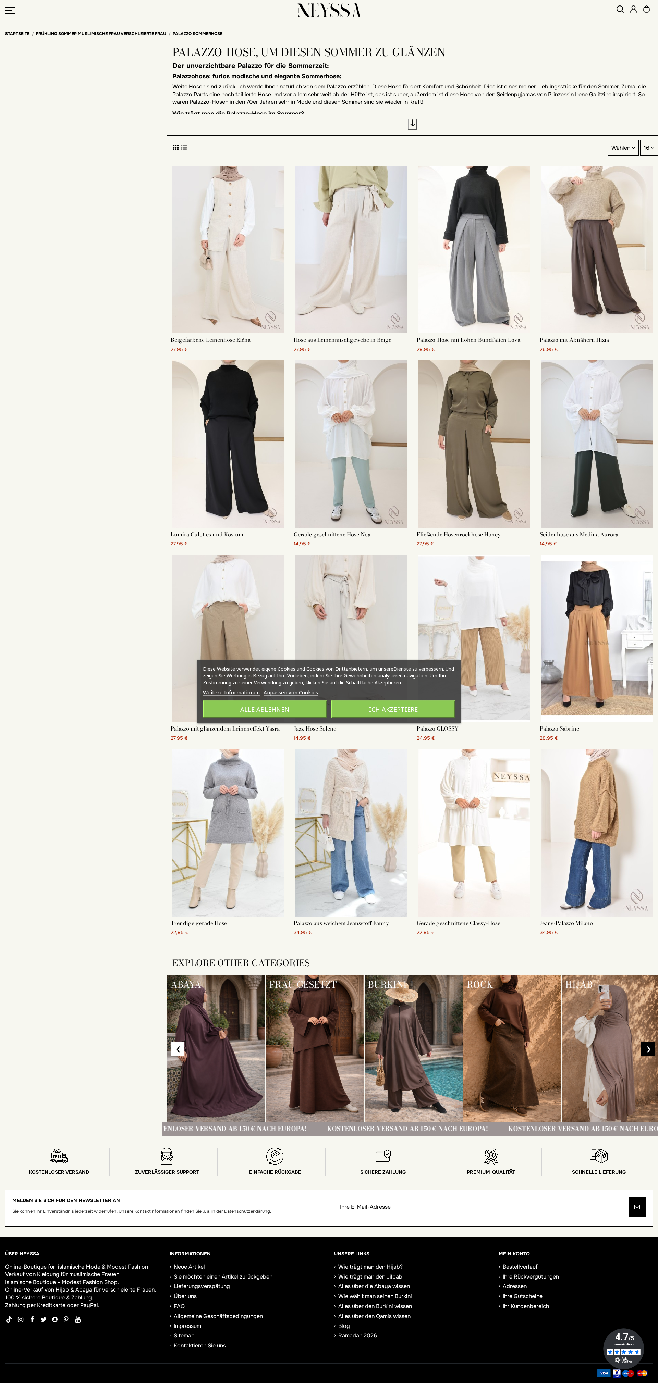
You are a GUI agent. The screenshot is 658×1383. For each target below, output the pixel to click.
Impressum (187, 1326)
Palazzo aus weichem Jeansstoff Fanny (341, 923)
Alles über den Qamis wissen (374, 1316)
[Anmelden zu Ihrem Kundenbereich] (633, 10)
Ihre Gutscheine (523, 1296)
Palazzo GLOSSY (438, 728)
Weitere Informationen (231, 692)
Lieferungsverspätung (202, 1286)
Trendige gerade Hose (199, 923)
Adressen (515, 1286)
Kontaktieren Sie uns (200, 1345)
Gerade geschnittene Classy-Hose (458, 923)
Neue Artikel (189, 1266)
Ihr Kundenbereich (526, 1306)
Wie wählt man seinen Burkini (375, 1296)
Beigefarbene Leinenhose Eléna (211, 340)
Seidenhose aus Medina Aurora (579, 534)
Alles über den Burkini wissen (375, 1306)
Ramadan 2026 (357, 1335)
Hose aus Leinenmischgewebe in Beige (342, 340)
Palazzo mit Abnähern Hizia (574, 340)
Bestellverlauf (520, 1266)
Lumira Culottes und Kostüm (207, 534)
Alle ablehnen (264, 709)
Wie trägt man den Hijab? (370, 1266)
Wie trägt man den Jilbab (370, 1276)
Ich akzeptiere (393, 709)
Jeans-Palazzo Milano (566, 923)
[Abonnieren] (637, 1207)
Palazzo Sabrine (559, 728)
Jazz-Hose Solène (315, 728)
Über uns (185, 1296)
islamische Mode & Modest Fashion (103, 1266)
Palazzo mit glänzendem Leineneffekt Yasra (225, 728)
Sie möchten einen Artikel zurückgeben (223, 1276)
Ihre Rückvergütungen (531, 1276)
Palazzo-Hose (247, 113)
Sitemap (184, 1335)
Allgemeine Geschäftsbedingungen (218, 1316)
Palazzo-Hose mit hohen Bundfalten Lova (468, 340)
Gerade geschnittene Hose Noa (332, 534)
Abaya (83, 1289)
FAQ (179, 1306)
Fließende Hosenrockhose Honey (459, 534)
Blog (344, 1326)
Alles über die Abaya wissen (374, 1286)
